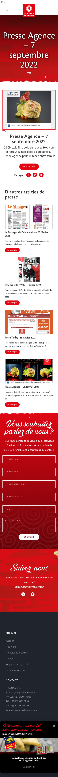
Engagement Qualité (17, 664)
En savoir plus (12, 250)
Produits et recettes (17, 652)
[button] (28, 175)
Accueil (10, 641)
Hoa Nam (11, 646)
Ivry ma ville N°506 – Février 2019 (23, 285)
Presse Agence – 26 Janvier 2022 (22, 387)
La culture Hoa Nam (16, 670)
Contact (10, 658)
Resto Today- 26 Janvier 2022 (20, 337)
